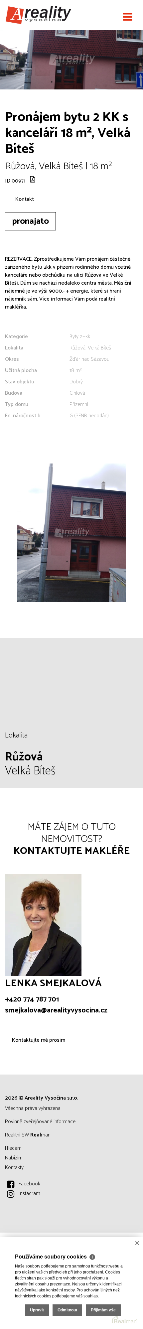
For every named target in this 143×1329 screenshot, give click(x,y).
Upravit (37, 1310)
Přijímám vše (103, 1310)
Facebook (29, 1183)
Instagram (29, 1193)
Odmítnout (67, 1310)
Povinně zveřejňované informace (40, 1121)
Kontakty (14, 1167)
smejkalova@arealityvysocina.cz (56, 1010)
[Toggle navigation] (127, 17)
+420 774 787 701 (32, 999)
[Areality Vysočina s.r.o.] (38, 15)
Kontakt (24, 199)
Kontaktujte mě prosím (38, 1040)
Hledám (13, 1148)
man (40, 1134)
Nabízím (14, 1157)
